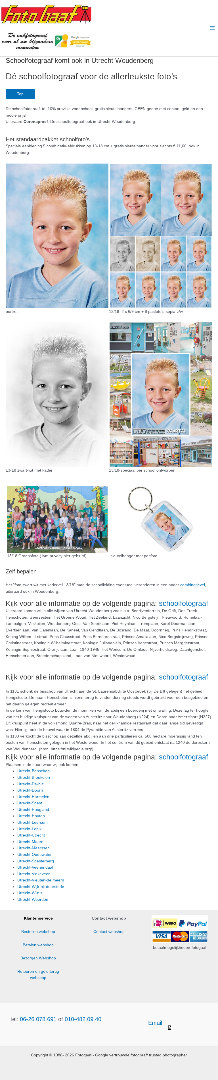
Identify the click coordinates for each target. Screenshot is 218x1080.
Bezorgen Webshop (38, 958)
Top (20, 94)
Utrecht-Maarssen (33, 848)
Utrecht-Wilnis (29, 893)
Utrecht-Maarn (30, 842)
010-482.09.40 (83, 1019)
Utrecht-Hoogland (33, 810)
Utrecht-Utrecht (31, 835)
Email (156, 1023)
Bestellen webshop (38, 932)
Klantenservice (38, 918)
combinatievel (192, 585)
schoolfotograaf (183, 603)
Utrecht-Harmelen (33, 797)
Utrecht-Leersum (32, 822)
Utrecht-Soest (29, 803)
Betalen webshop (38, 945)
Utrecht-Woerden (32, 899)
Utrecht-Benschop (33, 771)
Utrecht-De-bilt (30, 784)
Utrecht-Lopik (29, 829)
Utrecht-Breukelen (33, 777)
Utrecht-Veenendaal (35, 867)
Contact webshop (109, 932)
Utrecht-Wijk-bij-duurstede (40, 887)
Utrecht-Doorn (30, 790)
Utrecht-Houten (31, 816)
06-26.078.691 (38, 1019)
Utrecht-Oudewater (34, 854)
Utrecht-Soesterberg (35, 861)
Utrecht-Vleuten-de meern (40, 880)
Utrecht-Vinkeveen (34, 874)
